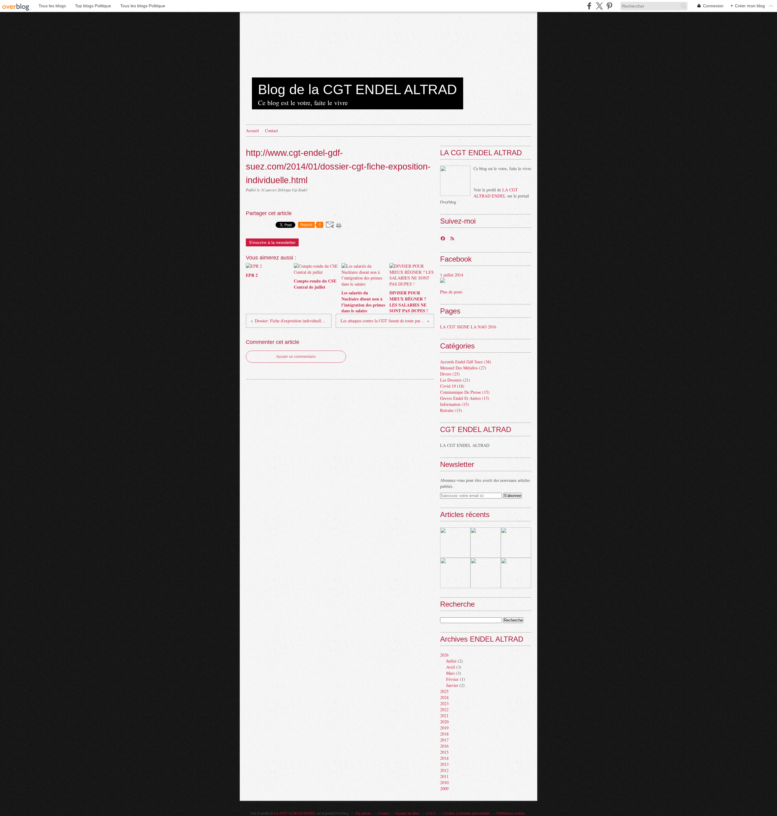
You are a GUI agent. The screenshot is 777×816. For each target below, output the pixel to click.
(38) (465, 362)
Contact (271, 130)
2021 (444, 715)
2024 (444, 697)
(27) (463, 368)
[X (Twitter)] (599, 5)
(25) (450, 374)
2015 (444, 752)
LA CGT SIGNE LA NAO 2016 (468, 327)
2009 (444, 788)
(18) (452, 386)
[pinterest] (609, 5)
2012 (444, 770)
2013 (444, 764)
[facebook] (589, 5)
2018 (444, 734)
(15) (465, 392)
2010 (444, 782)
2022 (444, 709)
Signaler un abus (407, 813)
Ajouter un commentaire (296, 357)
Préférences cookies (511, 813)
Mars (450, 673)
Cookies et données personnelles (466, 813)
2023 (444, 703)
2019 (444, 728)
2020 (444, 722)
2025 (444, 691)
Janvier (452, 685)
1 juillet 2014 (451, 275)
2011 (444, 776)
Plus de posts (451, 292)
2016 (444, 746)
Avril (450, 667)
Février (452, 679)
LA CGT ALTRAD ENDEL (495, 193)
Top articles (363, 813)
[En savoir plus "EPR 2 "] (455, 542)
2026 (444, 655)
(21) (455, 380)
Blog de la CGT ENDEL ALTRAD (357, 89)
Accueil (252, 130)
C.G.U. (431, 813)
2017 (444, 740)
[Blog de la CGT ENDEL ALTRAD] (455, 181)
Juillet (451, 661)
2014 (444, 758)
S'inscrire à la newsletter (272, 242)
